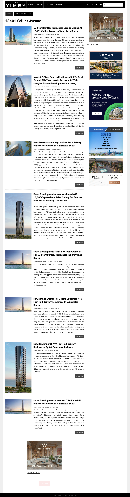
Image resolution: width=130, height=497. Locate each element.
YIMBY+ (31, 5)
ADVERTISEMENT (33, 473)
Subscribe (49, 5)
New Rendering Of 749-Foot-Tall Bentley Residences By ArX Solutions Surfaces (54, 345)
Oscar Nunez (55, 34)
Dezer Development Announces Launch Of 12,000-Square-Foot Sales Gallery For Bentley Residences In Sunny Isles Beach (58, 197)
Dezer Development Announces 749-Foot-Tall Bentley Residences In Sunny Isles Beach (57, 402)
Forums (59, 5)
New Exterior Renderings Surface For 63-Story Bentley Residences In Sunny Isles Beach (57, 144)
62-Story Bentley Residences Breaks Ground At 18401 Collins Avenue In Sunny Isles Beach (58, 29)
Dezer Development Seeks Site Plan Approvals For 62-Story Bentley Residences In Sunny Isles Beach (58, 254)
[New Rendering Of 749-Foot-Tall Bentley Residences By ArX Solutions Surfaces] (18, 391)
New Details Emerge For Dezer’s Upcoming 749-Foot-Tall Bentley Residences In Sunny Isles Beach (58, 302)
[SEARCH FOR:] (113, 5)
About (39, 5)
